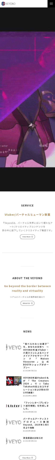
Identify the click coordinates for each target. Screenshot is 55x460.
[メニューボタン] (51, 3)
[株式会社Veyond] (8, 3)
